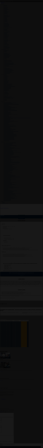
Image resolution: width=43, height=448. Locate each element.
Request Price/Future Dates (24, 324)
